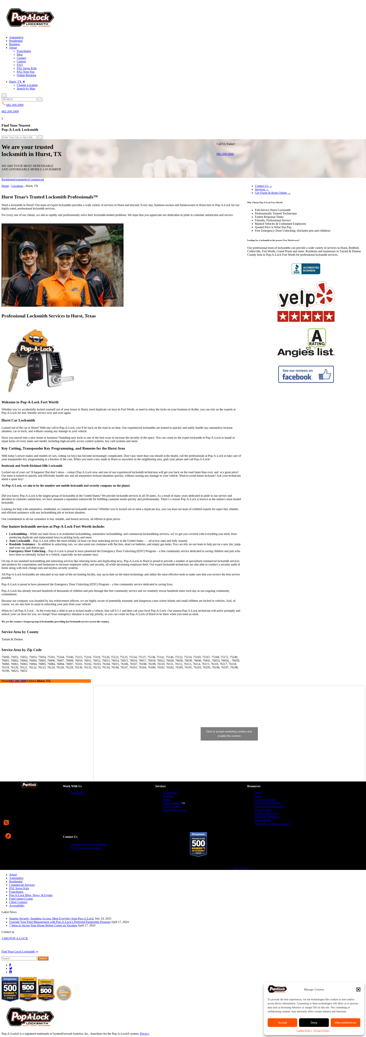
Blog (20, 54)
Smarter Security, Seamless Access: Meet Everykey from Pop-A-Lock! (51, 918)
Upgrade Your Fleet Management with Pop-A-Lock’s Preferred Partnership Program (59, 922)
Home (5, 186)
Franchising (24, 51)
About (13, 47)
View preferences (345, 1022)
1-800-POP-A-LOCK (15, 938)
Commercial (36, 179)
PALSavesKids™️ (174, 803)
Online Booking (26, 75)
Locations (17, 186)
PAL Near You (26, 71)
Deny (314, 1022)
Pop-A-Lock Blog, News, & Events (30, 895)
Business (14, 44)
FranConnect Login (174, 810)
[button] (358, 989)
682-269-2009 (10, 111)
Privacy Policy (322, 1030)
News (258, 796)
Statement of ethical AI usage (272, 823)
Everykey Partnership (268, 803)
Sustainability (263, 820)
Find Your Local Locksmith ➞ (20, 951)
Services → (262, 189)
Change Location (27, 85)
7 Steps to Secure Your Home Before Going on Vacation (43, 925)
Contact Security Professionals (89, 844)
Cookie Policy (304, 1030)
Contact (21, 58)
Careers (21, 61)
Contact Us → (263, 186)
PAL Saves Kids (27, 68)
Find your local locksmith (86, 847)
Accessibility (17, 905)
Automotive (16, 37)
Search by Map (26, 88)
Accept (282, 1022)
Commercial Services (22, 885)
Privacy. (145, 1033)
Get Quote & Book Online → (273, 192)
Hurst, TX (17, 81)
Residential (15, 40)
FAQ (20, 64)
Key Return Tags (265, 799)
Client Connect (172, 806)
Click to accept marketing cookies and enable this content (229, 733)
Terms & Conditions (267, 816)
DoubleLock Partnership (269, 806)
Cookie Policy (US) (267, 813)
